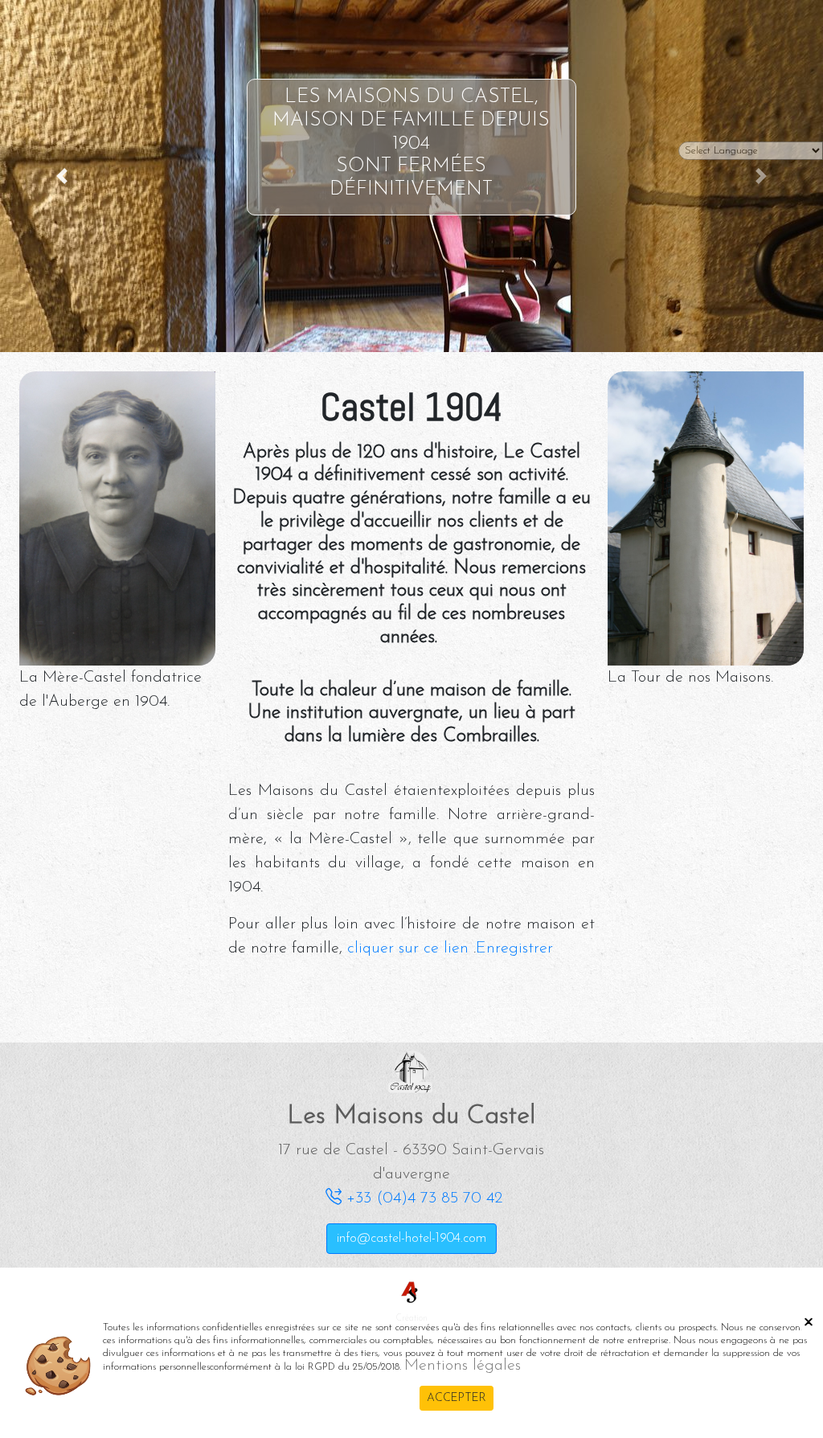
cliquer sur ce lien (408, 948)
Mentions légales (462, 1366)
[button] (62, 176)
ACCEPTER (456, 1398)
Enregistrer (514, 948)
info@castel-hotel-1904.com (411, 1238)
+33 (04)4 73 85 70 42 (422, 1198)
